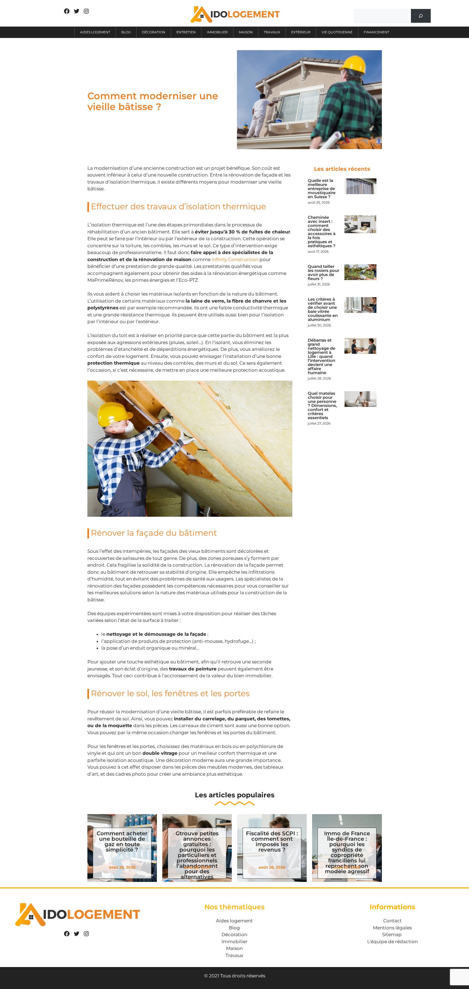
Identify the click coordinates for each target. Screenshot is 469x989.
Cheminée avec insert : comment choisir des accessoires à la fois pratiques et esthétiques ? (321, 231)
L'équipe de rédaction (392, 941)
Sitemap (392, 934)
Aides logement (95, 32)
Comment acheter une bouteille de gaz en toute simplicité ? (122, 841)
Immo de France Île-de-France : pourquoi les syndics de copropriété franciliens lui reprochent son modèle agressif (347, 852)
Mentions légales (392, 927)
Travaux (272, 32)
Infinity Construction (235, 259)
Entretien (186, 32)
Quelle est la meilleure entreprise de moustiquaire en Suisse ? (321, 188)
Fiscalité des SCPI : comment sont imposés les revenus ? (272, 841)
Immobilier (217, 32)
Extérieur (300, 32)
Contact (392, 920)
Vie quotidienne (337, 32)
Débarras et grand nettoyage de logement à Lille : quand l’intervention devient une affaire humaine (321, 356)
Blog (126, 32)
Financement (376, 32)
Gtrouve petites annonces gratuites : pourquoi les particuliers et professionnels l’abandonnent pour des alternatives (197, 855)
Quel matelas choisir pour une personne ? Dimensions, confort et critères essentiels (322, 405)
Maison (246, 32)
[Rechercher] (421, 16)
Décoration (153, 32)
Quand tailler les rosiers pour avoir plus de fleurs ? (323, 272)
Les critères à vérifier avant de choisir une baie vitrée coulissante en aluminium (323, 309)
